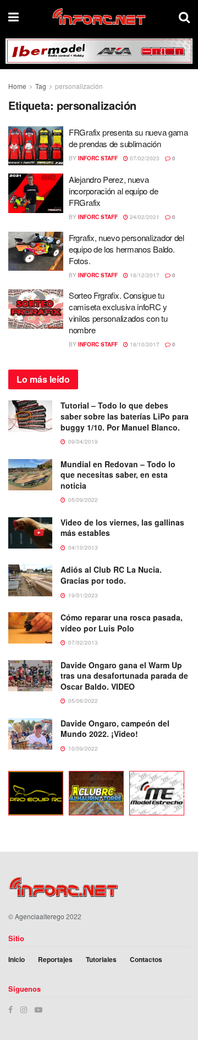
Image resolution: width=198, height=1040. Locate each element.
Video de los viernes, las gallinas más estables (122, 528)
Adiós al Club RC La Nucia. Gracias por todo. (111, 575)
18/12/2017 (144, 275)
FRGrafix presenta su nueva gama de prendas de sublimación (128, 137)
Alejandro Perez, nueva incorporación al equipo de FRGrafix (113, 191)
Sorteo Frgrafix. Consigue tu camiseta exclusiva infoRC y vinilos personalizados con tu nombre (118, 312)
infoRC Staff (98, 158)
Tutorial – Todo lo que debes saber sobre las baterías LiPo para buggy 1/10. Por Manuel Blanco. (125, 416)
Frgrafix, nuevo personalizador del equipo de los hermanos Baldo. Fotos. (126, 249)
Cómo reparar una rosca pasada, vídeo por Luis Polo (122, 623)
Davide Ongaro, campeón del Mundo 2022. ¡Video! (115, 729)
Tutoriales (101, 959)
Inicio (16, 959)
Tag (40, 86)
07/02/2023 (144, 158)
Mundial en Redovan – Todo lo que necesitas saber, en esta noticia (118, 475)
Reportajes (55, 959)
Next (184, 795)
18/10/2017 (144, 344)
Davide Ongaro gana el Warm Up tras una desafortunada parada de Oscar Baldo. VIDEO (124, 675)
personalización (79, 86)
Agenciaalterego (39, 916)
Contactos (146, 959)
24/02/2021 (144, 217)
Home (17, 86)
